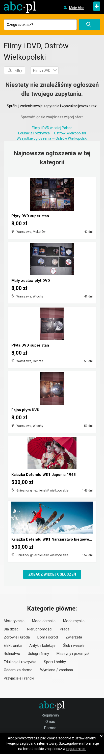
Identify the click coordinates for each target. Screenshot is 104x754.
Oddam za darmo (18, 670)
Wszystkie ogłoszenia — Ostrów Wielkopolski (52, 138)
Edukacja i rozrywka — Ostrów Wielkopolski (52, 133)
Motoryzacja (14, 621)
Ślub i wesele (74, 645)
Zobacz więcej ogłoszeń (52, 574)
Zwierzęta (73, 637)
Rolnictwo (12, 653)
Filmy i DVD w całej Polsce (52, 128)
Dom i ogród (47, 637)
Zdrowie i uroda (17, 637)
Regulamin (50, 715)
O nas (50, 721)
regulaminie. (76, 749)
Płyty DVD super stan (30, 216)
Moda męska (74, 621)
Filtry (18, 70)
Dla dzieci (11, 629)
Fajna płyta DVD (25, 410)
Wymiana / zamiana (56, 670)
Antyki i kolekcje (42, 645)
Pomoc (50, 728)
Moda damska (44, 621)
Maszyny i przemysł (73, 653)
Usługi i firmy (38, 653)
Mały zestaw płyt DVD (30, 280)
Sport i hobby (55, 662)
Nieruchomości (39, 629)
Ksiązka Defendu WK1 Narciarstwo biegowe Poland (56, 539)
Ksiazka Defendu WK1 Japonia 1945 (43, 474)
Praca (64, 629)
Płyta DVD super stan (30, 345)
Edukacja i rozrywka (20, 662)
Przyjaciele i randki (19, 678)
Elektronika (13, 645)
